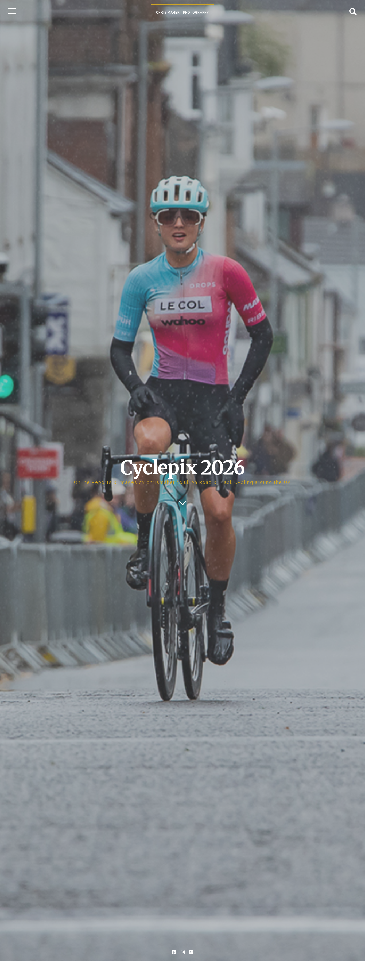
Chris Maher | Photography (182, 12)
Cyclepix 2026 (182, 467)
